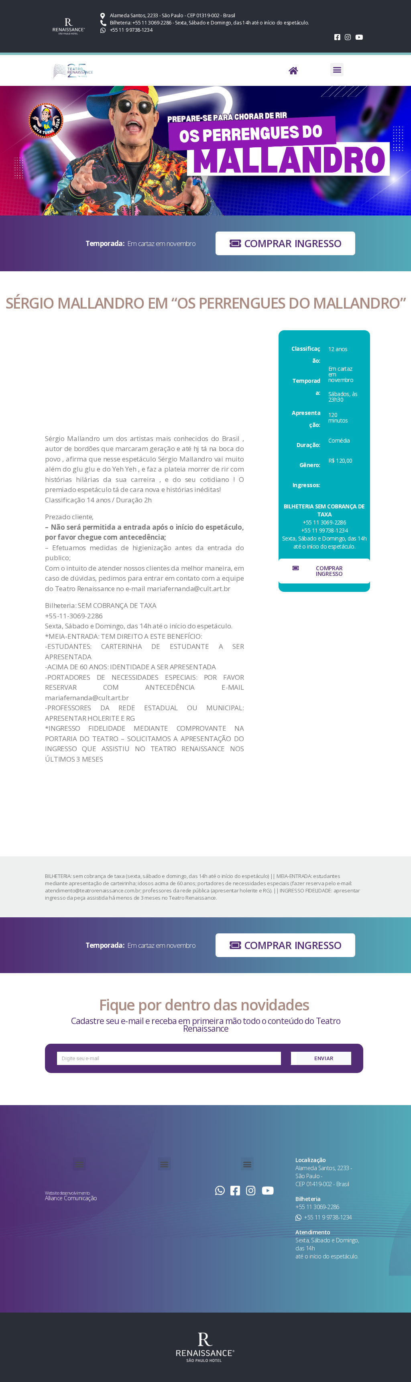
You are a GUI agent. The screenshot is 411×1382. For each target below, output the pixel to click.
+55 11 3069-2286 (317, 1207)
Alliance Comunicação (71, 1198)
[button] (337, 69)
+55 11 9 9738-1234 (328, 1217)
